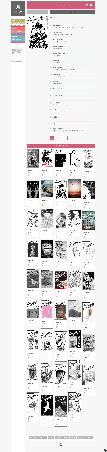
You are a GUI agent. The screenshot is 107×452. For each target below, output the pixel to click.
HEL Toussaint (56, 102)
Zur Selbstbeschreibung (60, 137)
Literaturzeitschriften (17, 25)
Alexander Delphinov (59, 53)
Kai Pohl (55, 109)
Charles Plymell (57, 88)
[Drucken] (87, 5)
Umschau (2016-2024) (17, 31)
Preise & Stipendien (16, 23)
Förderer (58, 437)
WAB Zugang (43, 437)
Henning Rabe (56, 74)
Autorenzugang (33, 437)
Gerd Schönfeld (57, 32)
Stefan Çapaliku (57, 67)
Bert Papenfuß (57, 25)
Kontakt (73, 437)
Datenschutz (81, 437)
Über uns (51, 437)
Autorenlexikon (16, 20)
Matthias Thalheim (58, 39)
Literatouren (15, 42)
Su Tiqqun (55, 81)
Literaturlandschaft (17, 39)
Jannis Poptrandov (58, 128)
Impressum (89, 437)
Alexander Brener (58, 46)
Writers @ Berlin (16, 36)
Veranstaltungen (16, 33)
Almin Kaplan (56, 60)
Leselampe (66, 437)
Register (14, 28)
